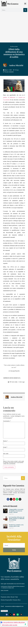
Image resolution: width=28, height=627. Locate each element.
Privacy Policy (4, 610)
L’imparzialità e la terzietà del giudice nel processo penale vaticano (16, 511)
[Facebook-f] (8, 499)
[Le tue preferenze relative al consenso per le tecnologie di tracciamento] (25, 624)
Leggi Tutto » (11, 514)
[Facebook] (7, 614)
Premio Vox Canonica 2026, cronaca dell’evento (16, 525)
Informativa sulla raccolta (9, 625)
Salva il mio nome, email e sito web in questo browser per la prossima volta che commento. (13, 462)
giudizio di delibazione (9, 97)
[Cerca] (25, 10)
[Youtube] (14, 499)
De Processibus (14, 46)
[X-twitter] (11, 499)
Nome (5, 441)
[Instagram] (20, 499)
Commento (7, 421)
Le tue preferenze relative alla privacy (13, 622)
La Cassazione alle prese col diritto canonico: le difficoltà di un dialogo (16, 518)
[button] (25, 3)
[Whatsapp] (17, 499)
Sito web (5, 453)
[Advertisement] (14, 28)
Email (5, 447)
